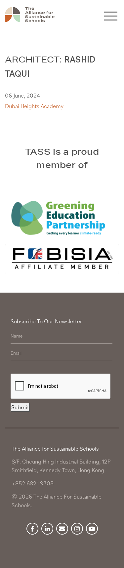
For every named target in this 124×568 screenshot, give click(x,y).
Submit (20, 407)
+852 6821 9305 (33, 483)
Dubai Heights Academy (34, 106)
